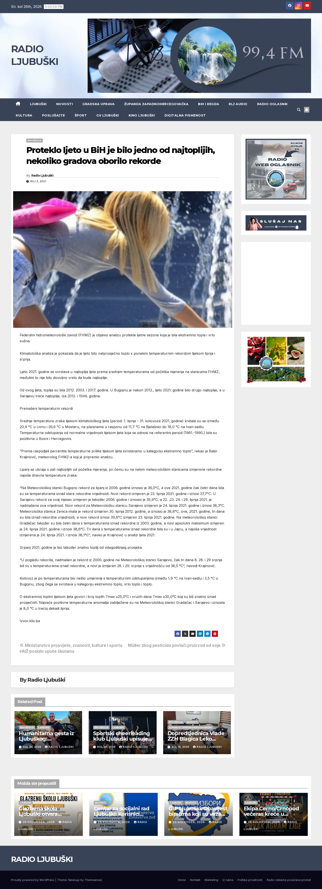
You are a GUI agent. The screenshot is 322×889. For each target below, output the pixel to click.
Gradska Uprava (98, 104)
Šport (81, 115)
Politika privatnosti (250, 880)
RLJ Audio (238, 104)
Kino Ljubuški (142, 115)
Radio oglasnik (272, 104)
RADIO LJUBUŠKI (42, 859)
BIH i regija (208, 104)
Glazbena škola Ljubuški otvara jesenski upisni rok (42, 814)
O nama (228, 880)
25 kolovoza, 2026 (114, 822)
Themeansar (93, 880)
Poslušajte (53, 115)
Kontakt (195, 880)
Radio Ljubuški (42, 175)
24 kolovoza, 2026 (264, 822)
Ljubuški (38, 104)
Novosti (64, 104)
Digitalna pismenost (185, 115)
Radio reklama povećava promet (289, 880)
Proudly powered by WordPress (33, 880)
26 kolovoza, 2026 (39, 822)
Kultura (24, 115)
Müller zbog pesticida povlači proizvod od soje (174, 645)
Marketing (211, 880)
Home (182, 880)
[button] (299, 110)
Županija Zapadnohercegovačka (156, 104)
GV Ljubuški (107, 115)
